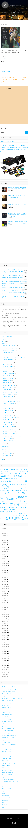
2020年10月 (4, 674)
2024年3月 (4, 581)
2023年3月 (4, 607)
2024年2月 (4, 584)
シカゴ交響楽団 (20, 497)
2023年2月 (4, 609)
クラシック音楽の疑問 (7, 336)
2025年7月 (4, 551)
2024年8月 (4, 570)
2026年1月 (4, 544)
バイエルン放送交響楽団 (8, 499)
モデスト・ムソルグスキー (9, 422)
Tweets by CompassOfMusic (8, 141)
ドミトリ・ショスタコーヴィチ (10, 392)
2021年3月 (4, 663)
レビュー (4, 341)
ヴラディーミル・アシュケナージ (14, 520)
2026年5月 (4, 535)
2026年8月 (4, 528)
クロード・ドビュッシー (8, 373)
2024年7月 (4, 572)
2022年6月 (4, 628)
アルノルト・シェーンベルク (9, 345)
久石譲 (4, 443)
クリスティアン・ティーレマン (15, 488)
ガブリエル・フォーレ (8, 366)
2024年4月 (4, 579)
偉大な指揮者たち (7, 451)
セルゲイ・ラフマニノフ (8, 387)
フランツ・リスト (7, 408)
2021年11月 (4, 644)
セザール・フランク (7, 382)
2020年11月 (4, 672)
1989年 (5, 471)
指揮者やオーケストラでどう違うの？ (10, 290)
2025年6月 (4, 554)
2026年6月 (4, 533)
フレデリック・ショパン (8, 410)
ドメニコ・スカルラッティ (9, 394)
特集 (3, 449)
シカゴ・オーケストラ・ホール (19, 495)
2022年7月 (4, 625)
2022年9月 (4, 621)
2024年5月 (4, 577)
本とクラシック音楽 (7, 453)
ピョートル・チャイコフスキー (10, 399)
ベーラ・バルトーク (7, 412)
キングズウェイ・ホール (14, 487)
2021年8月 (4, 651)
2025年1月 (4, 558)
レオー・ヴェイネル (7, 438)
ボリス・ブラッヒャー (8, 415)
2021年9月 (4, 649)
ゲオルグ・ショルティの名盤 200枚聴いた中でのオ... (14, 269)
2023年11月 (4, 588)
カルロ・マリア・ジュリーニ (16, 485)
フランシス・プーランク (8, 403)
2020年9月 (4, 676)
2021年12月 (4, 642)
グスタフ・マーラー (7, 371)
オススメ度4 (8, 481)
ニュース (4, 339)
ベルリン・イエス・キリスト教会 (9, 505)
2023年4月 (4, 605)
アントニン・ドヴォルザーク (9, 350)
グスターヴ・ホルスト (8, 369)
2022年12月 (4, 614)
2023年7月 (4, 598)
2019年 (10, 471)
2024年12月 (4, 561)
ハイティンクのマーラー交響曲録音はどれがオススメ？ (14, 281)
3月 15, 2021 (6, 24)
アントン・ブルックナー (8, 352)
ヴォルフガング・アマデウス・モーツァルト (13, 357)
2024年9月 (4, 568)
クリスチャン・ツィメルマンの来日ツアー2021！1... (13, 287)
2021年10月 (4, 646)
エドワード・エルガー (8, 362)
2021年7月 (4, 653)
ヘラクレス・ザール (9, 501)
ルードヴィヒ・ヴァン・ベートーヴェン (12, 436)
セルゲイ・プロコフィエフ (9, 385)
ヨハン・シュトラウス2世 (9, 426)
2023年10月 (4, 591)
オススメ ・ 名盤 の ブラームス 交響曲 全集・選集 (13, 313)
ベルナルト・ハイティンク (17, 503)
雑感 (3, 459)
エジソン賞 (10, 478)
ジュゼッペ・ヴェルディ (8, 378)
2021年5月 (4, 658)
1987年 (22, 469)
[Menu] (14, 12)
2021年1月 (4, 667)
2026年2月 (4, 542)
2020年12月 (4, 669)
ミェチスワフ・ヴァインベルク (10, 417)
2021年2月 (4, 665)
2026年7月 (4, 531)
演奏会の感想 (5, 446)
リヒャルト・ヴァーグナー (9, 431)
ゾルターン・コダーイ (8, 389)
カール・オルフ (6, 364)
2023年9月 (4, 593)
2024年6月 (4, 575)
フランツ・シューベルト (8, 406)
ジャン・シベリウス (7, 375)
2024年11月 (4, 563)
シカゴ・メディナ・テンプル (6, 497)
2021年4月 (4, 660)
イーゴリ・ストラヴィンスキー (10, 355)
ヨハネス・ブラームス (8, 424)
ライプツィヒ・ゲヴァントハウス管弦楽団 (14, 513)
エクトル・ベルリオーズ (8, 359)
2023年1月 (4, 612)
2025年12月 (4, 547)
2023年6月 (4, 600)
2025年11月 (4, 549)
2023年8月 (4, 595)
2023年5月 (4, 602)
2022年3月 (4, 635)
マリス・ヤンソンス (7, 512)
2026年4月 (4, 538)
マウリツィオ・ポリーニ (21, 509)
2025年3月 (4, 556)
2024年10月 (4, 565)
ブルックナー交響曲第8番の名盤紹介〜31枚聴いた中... (14, 275)
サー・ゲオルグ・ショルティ (12, 493)
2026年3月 (4, 540)
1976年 (3, 469)
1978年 (13, 469)
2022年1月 (4, 639)
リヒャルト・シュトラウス (9, 433)
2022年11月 (4, 616)
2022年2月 (4, 637)
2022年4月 (4, 632)
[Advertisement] (14, 245)
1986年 (18, 469)
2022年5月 (4, 630)
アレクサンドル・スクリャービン (10, 348)
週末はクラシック (7, 455)
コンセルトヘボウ (10, 490)
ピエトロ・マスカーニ (8, 396)
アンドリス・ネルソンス (21, 471)
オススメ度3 (20, 478)
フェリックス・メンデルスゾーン (10, 401)
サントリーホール (22, 490)
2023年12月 (4, 586)
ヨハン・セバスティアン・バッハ (10, 429)
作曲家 (3, 343)
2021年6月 (4, 656)
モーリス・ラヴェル (7, 419)
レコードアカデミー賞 (15, 516)
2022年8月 (4, 623)
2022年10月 (4, 619)
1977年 (8, 469)
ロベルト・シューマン (8, 440)
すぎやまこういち (7, 380)
